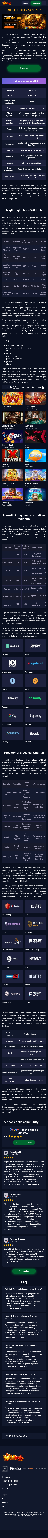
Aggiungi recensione (24, 1142)
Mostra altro (24, 1271)
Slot (39, 387)
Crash (28, 387)
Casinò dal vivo (16, 387)
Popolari (5, 387)
